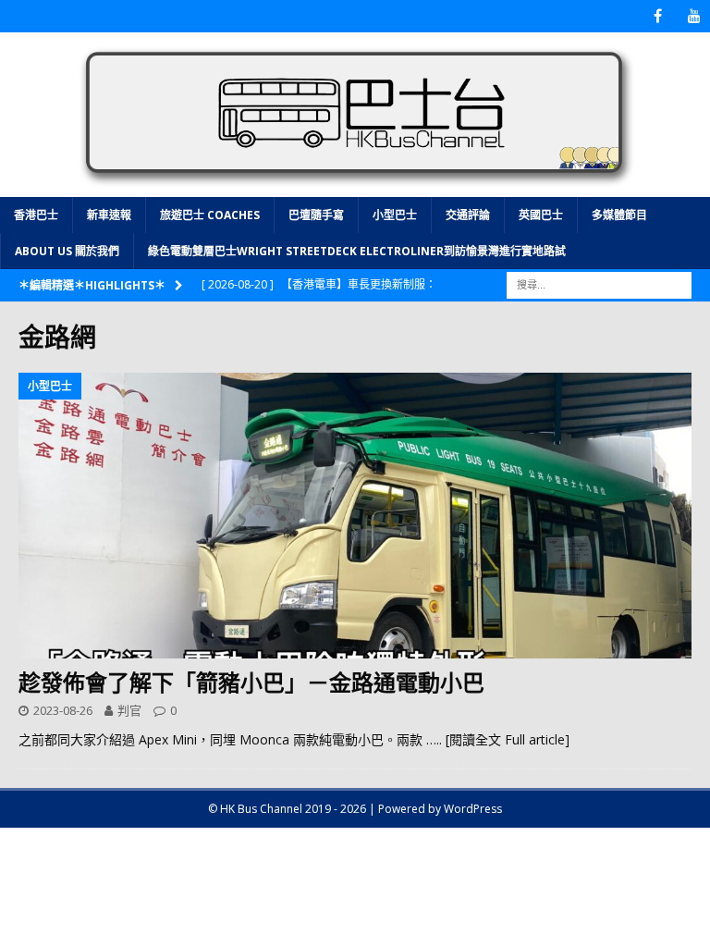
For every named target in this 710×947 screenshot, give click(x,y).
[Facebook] (658, 16)
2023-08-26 (62, 710)
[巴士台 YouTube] (694, 16)
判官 (129, 710)
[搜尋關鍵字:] (599, 283)
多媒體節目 (619, 215)
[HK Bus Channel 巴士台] (355, 185)
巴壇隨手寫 (316, 215)
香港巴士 (36, 215)
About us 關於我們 (67, 251)
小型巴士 (395, 215)
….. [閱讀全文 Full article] (497, 739)
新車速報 (109, 215)
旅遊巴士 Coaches (210, 215)
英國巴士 (541, 215)
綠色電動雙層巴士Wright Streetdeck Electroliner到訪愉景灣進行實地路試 (357, 251)
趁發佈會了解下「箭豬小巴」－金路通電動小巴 (251, 682)
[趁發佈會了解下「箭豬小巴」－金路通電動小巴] (355, 516)
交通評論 (468, 215)
